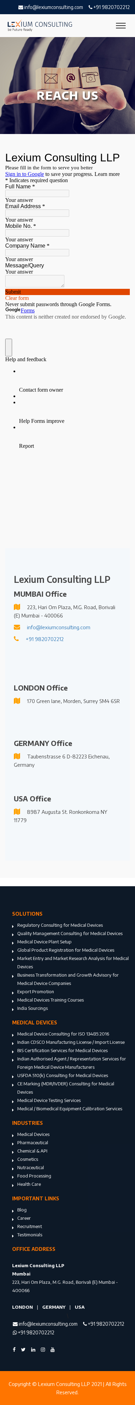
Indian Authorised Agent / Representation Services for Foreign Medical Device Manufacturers (71, 1063)
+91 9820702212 (111, 7)
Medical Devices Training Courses (50, 1000)
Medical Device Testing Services (49, 1100)
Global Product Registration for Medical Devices (65, 950)
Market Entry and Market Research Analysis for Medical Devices (73, 962)
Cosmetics (27, 1159)
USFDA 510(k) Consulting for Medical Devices (62, 1075)
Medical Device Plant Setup (44, 941)
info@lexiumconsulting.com (53, 7)
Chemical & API (32, 1151)
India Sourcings (32, 1008)
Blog (22, 1209)
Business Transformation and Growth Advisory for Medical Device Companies (68, 979)
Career (24, 1218)
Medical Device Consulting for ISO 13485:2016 (63, 1034)
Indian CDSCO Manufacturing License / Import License (71, 1042)
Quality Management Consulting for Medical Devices (70, 933)
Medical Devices (33, 1134)
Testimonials (29, 1234)
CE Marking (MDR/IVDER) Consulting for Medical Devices (65, 1088)
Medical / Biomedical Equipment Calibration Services (69, 1108)
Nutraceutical (30, 1167)
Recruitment (29, 1226)
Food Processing (34, 1176)
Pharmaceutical (32, 1142)
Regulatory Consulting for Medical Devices (60, 925)
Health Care (29, 1184)
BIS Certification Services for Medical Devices (62, 1050)
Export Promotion (35, 991)
